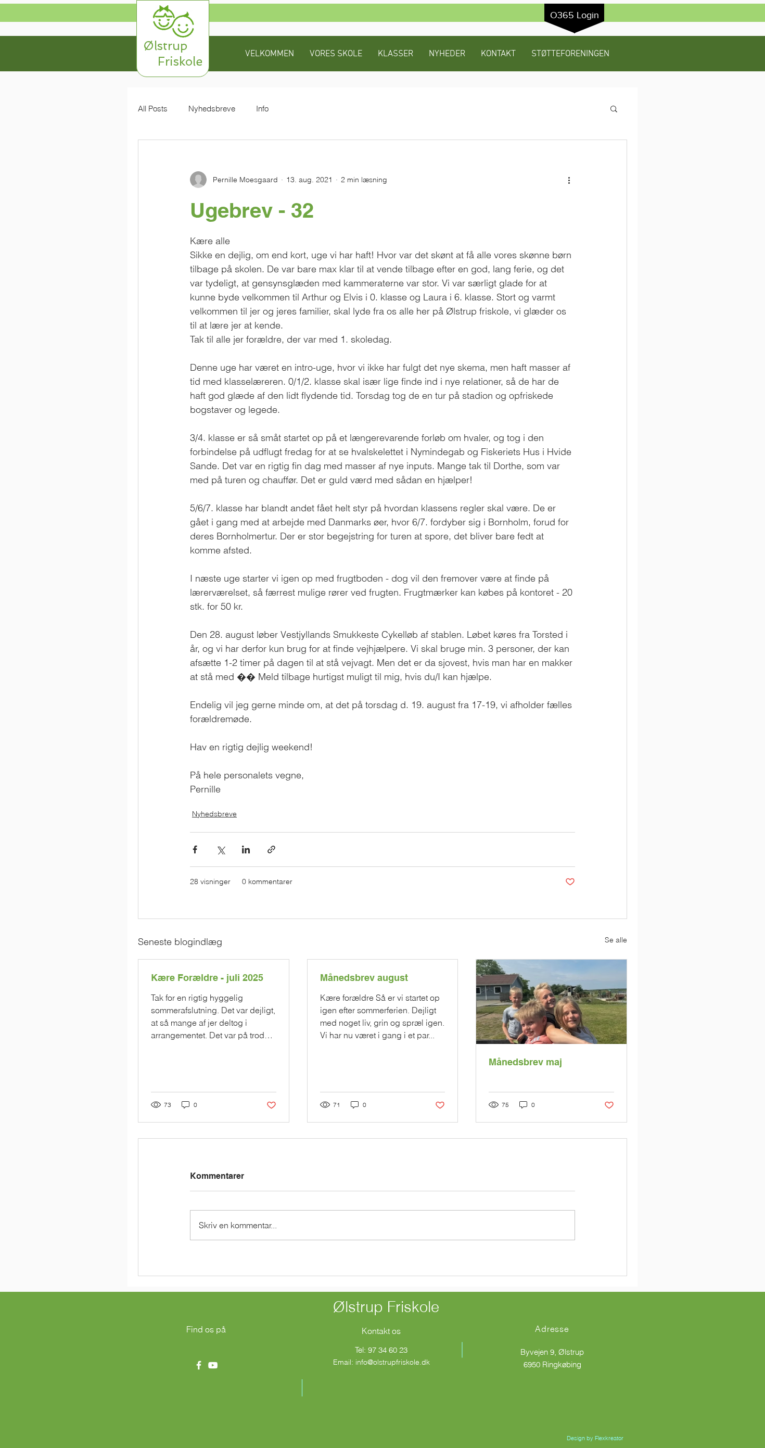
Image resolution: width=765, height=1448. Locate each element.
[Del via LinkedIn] (246, 849)
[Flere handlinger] (569, 179)
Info (262, 109)
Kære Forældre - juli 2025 (207, 977)
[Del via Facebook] (195, 849)
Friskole (172, 61)
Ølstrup (172, 46)
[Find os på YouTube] (213, 1365)
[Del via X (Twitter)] (220, 849)
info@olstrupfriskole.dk (392, 1362)
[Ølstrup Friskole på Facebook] (199, 1365)
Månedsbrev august (364, 977)
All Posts (153, 109)
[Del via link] (271, 849)
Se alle (616, 940)
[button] (336, 54)
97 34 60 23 (387, 1350)
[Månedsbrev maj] (551, 1002)
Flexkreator (609, 1438)
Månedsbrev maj (525, 1061)
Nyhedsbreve (211, 109)
